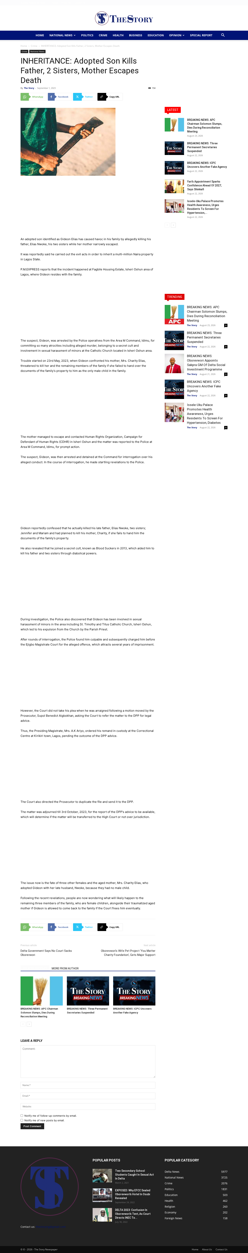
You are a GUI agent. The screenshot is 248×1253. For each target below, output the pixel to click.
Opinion (175, 35)
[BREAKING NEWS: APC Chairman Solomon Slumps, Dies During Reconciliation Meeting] (42, 991)
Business (135, 35)
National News (60, 35)
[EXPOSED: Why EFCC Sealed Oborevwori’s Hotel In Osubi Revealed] (102, 1195)
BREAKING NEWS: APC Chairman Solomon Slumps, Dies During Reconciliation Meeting (39, 1012)
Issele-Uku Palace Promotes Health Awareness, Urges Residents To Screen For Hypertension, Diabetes (205, 414)
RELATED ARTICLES (35, 968)
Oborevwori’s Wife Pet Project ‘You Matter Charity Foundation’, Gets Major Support (128, 953)
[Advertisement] (88, 208)
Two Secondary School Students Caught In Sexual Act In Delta (134, 1174)
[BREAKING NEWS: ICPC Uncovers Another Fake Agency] (134, 991)
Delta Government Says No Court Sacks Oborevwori (46, 953)
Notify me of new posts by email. (44, 1120)
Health (118, 35)
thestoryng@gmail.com (51, 1227)
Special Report (201, 35)
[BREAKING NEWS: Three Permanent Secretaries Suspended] (88, 991)
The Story (29, 88)
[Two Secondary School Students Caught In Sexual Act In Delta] (102, 1175)
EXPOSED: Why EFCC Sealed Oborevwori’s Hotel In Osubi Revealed (132, 1194)
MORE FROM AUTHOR (65, 968)
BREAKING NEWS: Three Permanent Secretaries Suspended (202, 147)
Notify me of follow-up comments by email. (50, 1115)
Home (55, 2)
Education (156, 35)
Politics (87, 35)
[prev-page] (23, 1024)
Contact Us (79, 2)
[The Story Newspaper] (124, 18)
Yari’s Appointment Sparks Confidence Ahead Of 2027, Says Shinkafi (204, 185)
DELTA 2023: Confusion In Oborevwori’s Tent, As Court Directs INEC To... (133, 1213)
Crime (103, 35)
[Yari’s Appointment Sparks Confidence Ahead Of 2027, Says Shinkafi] (174, 186)
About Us (66, 2)
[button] (222, 35)
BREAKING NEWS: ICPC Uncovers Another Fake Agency (204, 386)
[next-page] (29, 1024)
